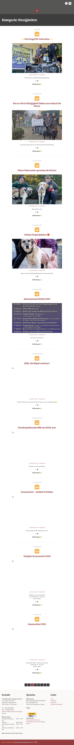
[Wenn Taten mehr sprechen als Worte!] (37, 189)
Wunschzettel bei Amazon (33, 720)
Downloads (53, 700)
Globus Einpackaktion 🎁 (37, 235)
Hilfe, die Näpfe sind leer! (37, 363)
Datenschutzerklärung (56, 704)
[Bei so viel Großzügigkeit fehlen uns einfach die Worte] (37, 125)
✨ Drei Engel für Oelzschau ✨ (37, 39)
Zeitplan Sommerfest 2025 (37, 556)
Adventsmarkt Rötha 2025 (37, 299)
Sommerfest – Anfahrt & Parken (37, 492)
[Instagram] (70, 3)
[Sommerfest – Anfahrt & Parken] (37, 510)
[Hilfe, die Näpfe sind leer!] (37, 382)
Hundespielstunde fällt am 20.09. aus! (37, 427)
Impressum (53, 702)
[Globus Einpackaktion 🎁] (37, 253)
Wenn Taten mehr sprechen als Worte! (37, 170)
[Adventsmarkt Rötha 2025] (37, 318)
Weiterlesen (36, 84)
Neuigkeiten (42, 74)
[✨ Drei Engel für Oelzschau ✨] (37, 58)
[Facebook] (66, 3)
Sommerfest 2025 (37, 624)
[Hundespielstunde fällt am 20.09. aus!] (37, 446)
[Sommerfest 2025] (37, 643)
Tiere (52, 699)
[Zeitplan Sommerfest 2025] (37, 575)
